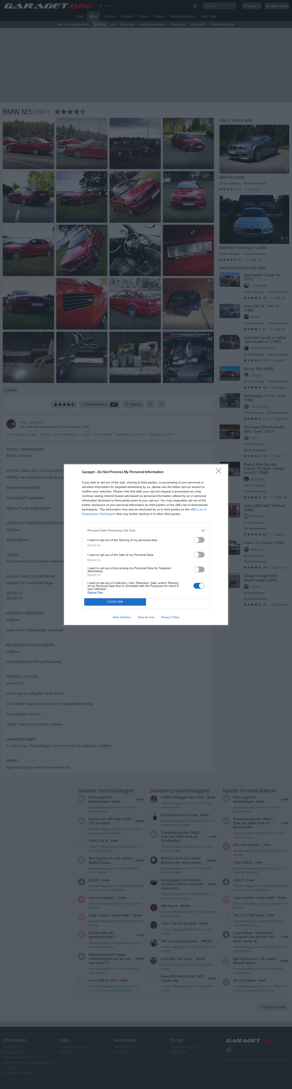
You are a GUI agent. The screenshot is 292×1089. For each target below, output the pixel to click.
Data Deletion (122, 617)
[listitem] (146, 530)
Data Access (146, 617)
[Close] (220, 472)
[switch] (199, 540)
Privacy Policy (170, 617)
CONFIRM (115, 601)
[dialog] (146, 544)
